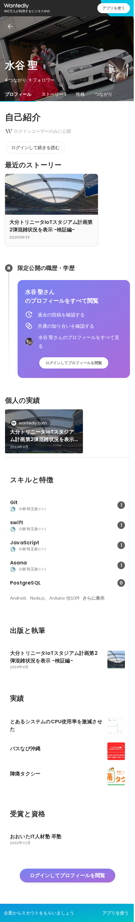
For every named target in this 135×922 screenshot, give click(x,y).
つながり (103, 94)
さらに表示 (94, 598)
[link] (44, 431)
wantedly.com (33, 423)
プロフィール (18, 94)
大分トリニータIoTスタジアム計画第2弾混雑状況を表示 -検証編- (42, 435)
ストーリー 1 (53, 94)
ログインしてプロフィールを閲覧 (74, 362)
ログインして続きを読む (35, 147)
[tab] (18, 94)
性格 (80, 94)
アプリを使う (113, 8)
